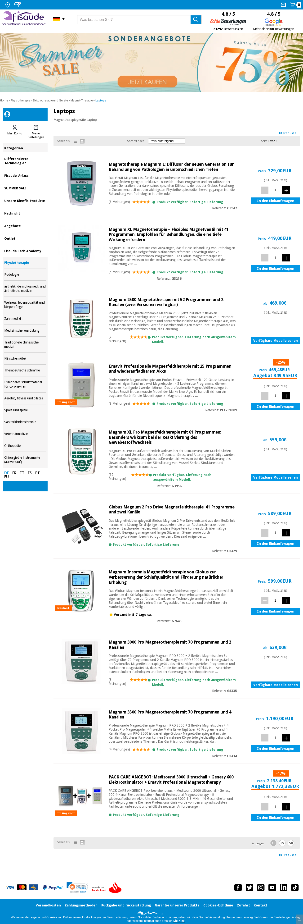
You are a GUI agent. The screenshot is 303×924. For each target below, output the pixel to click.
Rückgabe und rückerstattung (126, 905)
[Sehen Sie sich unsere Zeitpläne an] (18, 5)
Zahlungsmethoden (81, 905)
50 (291, 843)
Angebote (25, 225)
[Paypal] (52, 887)
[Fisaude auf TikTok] (295, 887)
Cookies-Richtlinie (218, 905)
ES (30, 473)
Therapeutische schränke (25, 370)
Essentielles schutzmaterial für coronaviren (25, 384)
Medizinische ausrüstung (25, 330)
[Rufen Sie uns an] (284, 5)
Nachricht (25, 213)
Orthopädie (25, 446)
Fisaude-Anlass (25, 175)
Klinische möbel (25, 358)
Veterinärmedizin (25, 434)
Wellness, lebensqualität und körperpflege (25, 305)
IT (22, 473)
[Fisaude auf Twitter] (249, 887)
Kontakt (260, 905)
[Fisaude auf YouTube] (272, 887)
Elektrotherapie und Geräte (50, 100)
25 (282, 843)
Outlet (25, 238)
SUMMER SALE (25, 188)
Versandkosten (48, 905)
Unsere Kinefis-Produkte (25, 200)
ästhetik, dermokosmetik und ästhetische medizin (25, 289)
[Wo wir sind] (8, 5)
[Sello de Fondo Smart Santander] (108, 887)
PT (37, 473)
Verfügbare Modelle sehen (275, 341)
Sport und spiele (25, 410)
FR (14, 473)
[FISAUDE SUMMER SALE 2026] (151, 62)
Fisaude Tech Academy (25, 250)
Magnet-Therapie (82, 100)
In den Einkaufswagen (275, 201)
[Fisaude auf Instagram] (261, 887)
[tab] (14, 131)
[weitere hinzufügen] (286, 190)
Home (4, 100)
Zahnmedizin (25, 319)
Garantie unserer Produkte (177, 905)
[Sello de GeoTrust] (77, 887)
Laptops (100, 100)
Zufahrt (243, 905)
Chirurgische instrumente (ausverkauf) (25, 460)
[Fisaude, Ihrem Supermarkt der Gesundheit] (24, 19)
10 (273, 843)
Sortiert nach (135, 141)
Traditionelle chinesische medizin (25, 344)
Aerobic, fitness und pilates (25, 398)
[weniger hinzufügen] (264, 190)
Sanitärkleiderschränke (25, 422)
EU (6, 477)
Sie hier (179, 921)
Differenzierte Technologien (25, 160)
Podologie (25, 274)
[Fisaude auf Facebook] (238, 887)
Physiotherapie (20, 100)
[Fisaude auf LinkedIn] (283, 887)
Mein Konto (14, 133)
